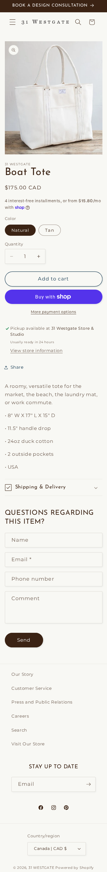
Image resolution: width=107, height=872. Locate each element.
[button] (12, 22)
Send (24, 640)
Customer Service (31, 688)
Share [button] (17, 367)
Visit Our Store (28, 744)
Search (19, 730)
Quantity (14, 244)
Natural (20, 230)
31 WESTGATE (41, 867)
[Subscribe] (88, 784)
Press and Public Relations (41, 702)
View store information (36, 350)
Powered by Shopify (74, 867)
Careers (20, 716)
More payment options (53, 311)
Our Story (22, 674)
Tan (49, 230)
